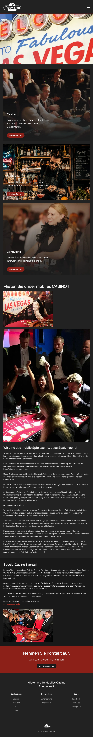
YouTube (76, 702)
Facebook (76, 699)
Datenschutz (46, 699)
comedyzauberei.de (11, 604)
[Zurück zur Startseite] (12, 7)
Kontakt (16, 702)
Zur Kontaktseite (46, 666)
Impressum (46, 702)
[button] (88, 7)
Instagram (76, 706)
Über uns (16, 699)
